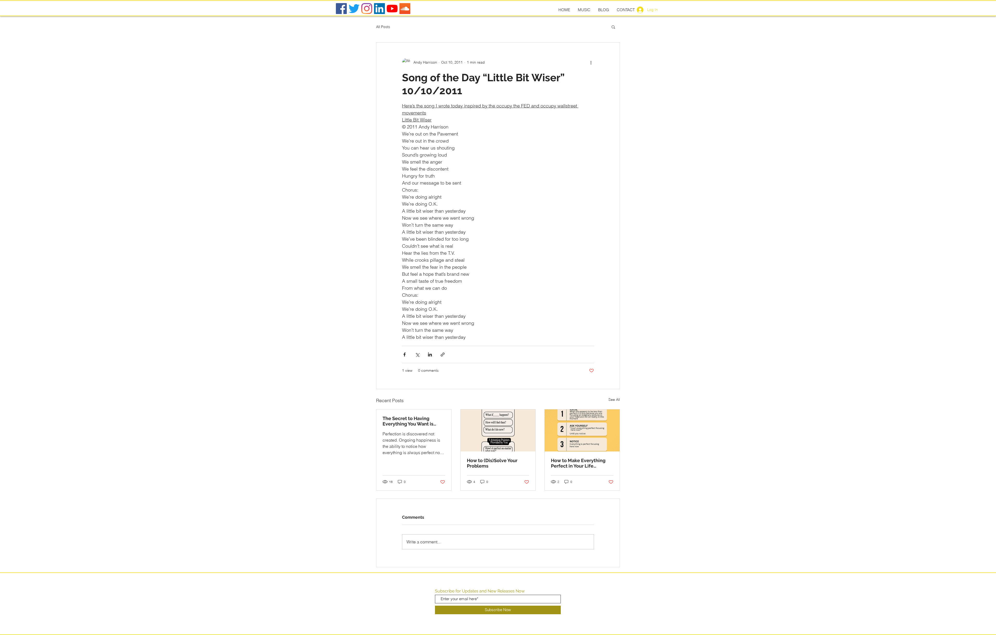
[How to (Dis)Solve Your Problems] (498, 430)
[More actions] (591, 62)
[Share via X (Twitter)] (417, 354)
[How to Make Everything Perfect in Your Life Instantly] (582, 430)
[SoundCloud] (404, 8)
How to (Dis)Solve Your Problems (492, 463)
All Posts (383, 26)
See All (614, 399)
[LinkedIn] (379, 8)
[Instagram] (366, 8)
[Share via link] (442, 354)
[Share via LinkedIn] (429, 354)
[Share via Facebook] (404, 354)
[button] (613, 27)
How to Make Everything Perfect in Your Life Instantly (578, 463)
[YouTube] (392, 8)
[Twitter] (354, 8)
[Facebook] (341, 8)
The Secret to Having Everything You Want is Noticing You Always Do (409, 421)
